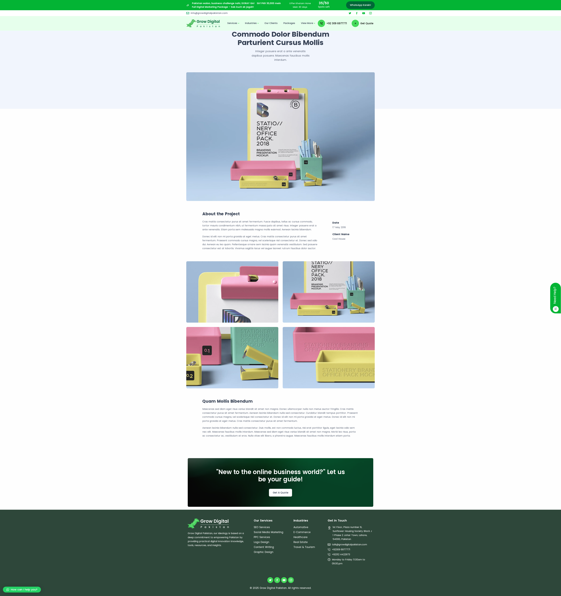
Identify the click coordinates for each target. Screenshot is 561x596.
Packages (289, 23)
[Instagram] (370, 13)
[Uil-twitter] (350, 13)
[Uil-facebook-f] (357, 13)
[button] (22, 589)
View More (307, 23)
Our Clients (271, 23)
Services (232, 23)
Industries (251, 23)
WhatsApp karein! (360, 5)
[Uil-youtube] (364, 13)
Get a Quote (280, 492)
